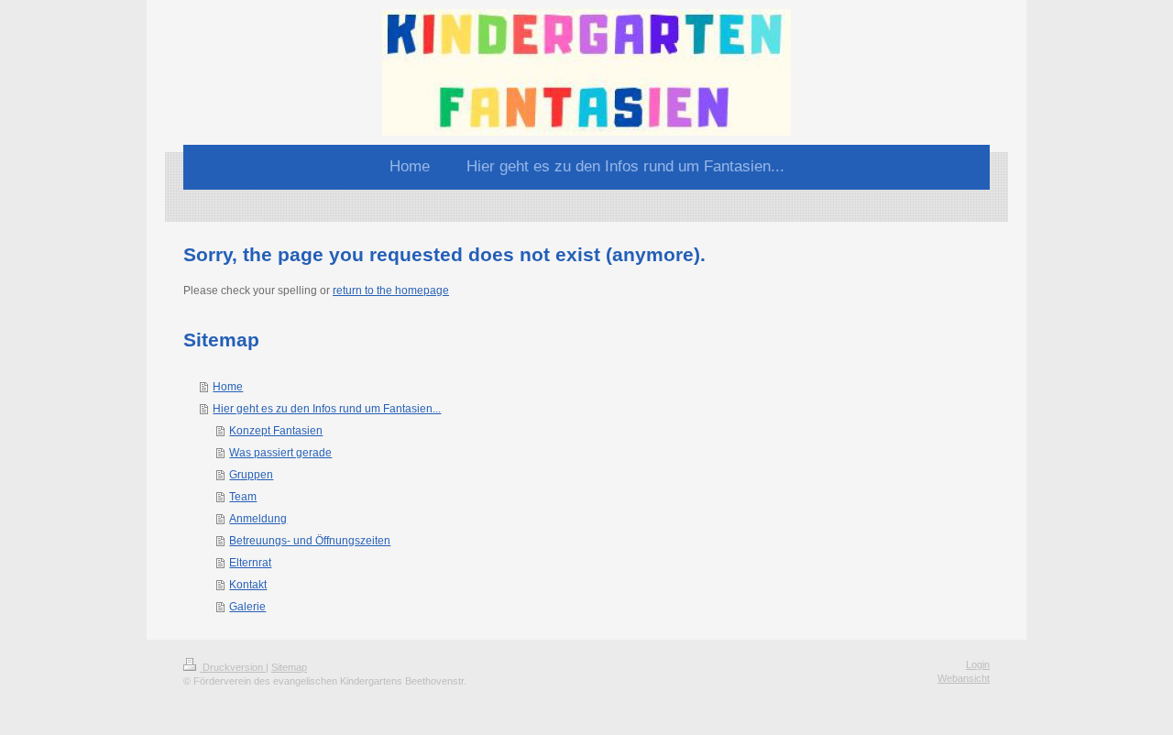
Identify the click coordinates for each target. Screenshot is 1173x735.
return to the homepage (391, 290)
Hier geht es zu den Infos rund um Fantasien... (327, 408)
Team (243, 496)
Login (978, 664)
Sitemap (289, 667)
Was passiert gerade (280, 452)
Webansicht (963, 678)
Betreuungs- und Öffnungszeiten (309, 540)
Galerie (247, 606)
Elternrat (250, 562)
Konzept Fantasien (276, 430)
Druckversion (233, 667)
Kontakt (248, 584)
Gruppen (251, 474)
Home (228, 386)
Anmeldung (258, 518)
